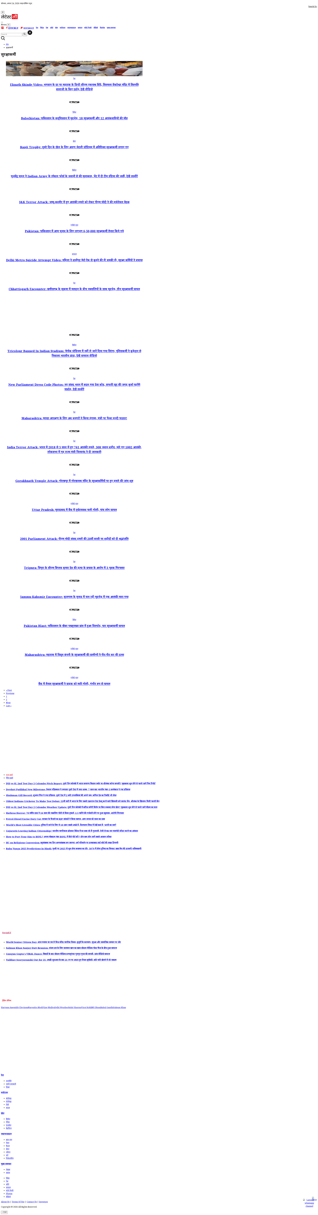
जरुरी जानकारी (11, 1084)
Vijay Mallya (49, 1007)
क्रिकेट (74, 170)
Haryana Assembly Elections (14, 1007)
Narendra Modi (35, 1007)
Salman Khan (119, 1007)
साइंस (8, 1173)
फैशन (8, 1146)
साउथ (8, 1108)
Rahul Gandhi (107, 1007)
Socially (28, 28)
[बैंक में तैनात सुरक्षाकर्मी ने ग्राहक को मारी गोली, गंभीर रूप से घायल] (74, 674)
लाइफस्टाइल (71, 28)
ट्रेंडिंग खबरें (9, 778)
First (9, 690)
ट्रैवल (7, 1143)
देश (37, 28)
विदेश (42, 28)
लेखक (8, 1169)
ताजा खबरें (9, 775)
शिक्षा (8, 1087)
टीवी (7, 1104)
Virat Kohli (86, 1007)
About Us (5, 1202)
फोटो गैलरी (88, 28)
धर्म (7, 1155)
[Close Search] (30, 32)
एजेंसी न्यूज (74, 225)
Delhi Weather (61, 1007)
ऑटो (51, 28)
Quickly (13, 28)
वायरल (80, 28)
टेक (47, 28)
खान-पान (9, 1140)
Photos (9, 1194)
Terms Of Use (18, 1202)
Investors (43, 1202)
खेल (56, 28)
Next (8, 703)
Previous (10, 693)
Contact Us (32, 1202)
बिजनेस (102, 28)
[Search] (2, 22)
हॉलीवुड (8, 1101)
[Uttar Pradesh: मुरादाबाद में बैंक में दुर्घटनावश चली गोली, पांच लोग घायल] (74, 500)
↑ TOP (4, 1212)
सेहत (7, 1149)
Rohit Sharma (74, 1007)
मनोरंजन (62, 28)
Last (8, 706)
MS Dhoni (96, 1007)
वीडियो (96, 28)
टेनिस (8, 1122)
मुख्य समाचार (111, 28)
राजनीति (8, 1081)
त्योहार (8, 1152)
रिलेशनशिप (10, 1158)
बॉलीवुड (8, 1098)
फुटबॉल (8, 1125)
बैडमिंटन (9, 1128)
